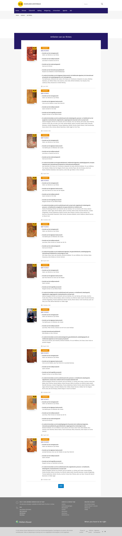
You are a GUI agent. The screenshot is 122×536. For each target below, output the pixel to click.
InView (86, 509)
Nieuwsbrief (65, 508)
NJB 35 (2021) (45, 353)
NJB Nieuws (22, 513)
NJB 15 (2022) (45, 312)
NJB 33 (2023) (45, 180)
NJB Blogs (22, 515)
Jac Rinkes (29, 15)
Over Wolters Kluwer (90, 504)
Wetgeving (47, 10)
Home (17, 10)
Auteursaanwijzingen (67, 506)
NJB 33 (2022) (45, 267)
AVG (87, 531)
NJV (71, 10)
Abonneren (64, 511)
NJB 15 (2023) (45, 227)
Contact (63, 509)
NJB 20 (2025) (45, 50)
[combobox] (91, 4)
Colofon (64, 504)
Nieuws (24, 10)
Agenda (65, 10)
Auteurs (23, 15)
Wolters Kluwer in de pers (91, 506)
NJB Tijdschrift (23, 511)
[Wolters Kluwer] (29, 4)
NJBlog (39, 10)
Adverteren (64, 513)
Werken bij (87, 508)
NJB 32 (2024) (45, 93)
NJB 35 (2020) (45, 442)
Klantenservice (65, 515)
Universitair (56, 10)
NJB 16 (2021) (45, 399)
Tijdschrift (32, 10)
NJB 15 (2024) (45, 138)
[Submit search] (102, 4)
